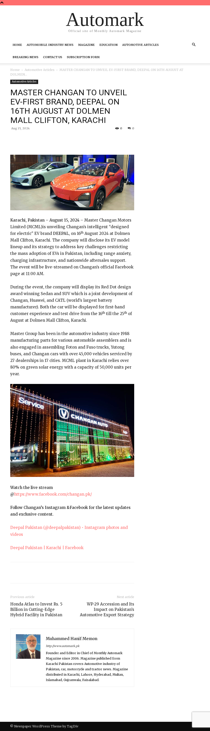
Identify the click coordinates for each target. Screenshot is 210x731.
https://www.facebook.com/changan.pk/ (53, 494)
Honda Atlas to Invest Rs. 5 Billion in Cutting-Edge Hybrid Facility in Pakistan (36, 609)
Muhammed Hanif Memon (71, 638)
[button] (193, 45)
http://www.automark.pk (62, 646)
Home (17, 45)
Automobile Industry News (50, 45)
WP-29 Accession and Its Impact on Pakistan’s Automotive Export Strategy (107, 609)
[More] (94, 140)
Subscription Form (83, 57)
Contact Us (52, 57)
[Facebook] (46, 140)
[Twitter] (58, 140)
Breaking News (25, 57)
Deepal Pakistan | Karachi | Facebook (46, 547)
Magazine (86, 45)
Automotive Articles (140, 45)
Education (108, 45)
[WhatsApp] (82, 140)
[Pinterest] (70, 140)
